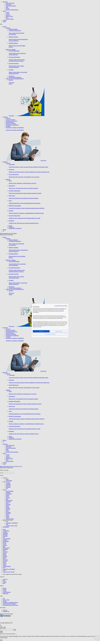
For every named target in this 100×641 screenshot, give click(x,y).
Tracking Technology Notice (61, 305)
